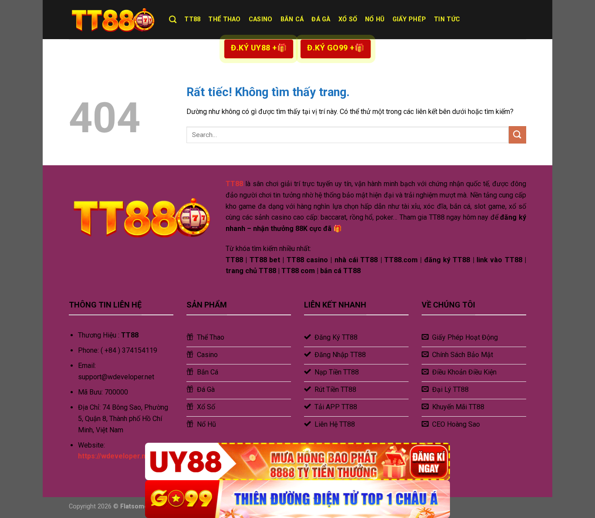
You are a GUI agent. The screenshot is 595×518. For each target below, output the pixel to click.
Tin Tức (447, 19)
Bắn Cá (292, 19)
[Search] (172, 20)
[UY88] (297, 462)
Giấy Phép (409, 19)
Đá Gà (320, 19)
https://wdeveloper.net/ (116, 456)
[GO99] (297, 499)
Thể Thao (224, 19)
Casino (261, 19)
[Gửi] (517, 134)
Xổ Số (347, 19)
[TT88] (112, 19)
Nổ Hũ (374, 19)
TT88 (192, 19)
